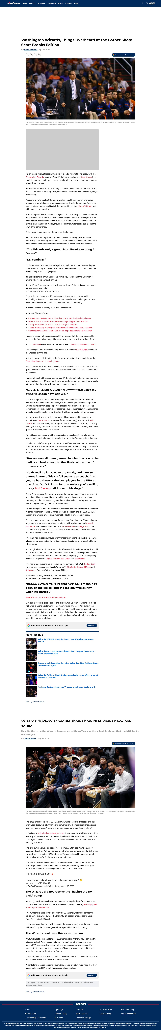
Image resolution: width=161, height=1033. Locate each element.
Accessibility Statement (35, 1018)
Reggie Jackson (53, 558)
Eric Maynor (80, 558)
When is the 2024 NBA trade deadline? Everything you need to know (58, 321)
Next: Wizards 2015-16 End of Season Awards (46, 597)
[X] (147, 3)
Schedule (41, 3)
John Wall (36, 344)
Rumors (32, 3)
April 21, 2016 (62, 578)
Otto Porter (71, 567)
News (24, 3)
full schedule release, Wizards (51, 833)
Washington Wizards (35, 177)
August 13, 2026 (67, 886)
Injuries (68, 3)
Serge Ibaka (84, 526)
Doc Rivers (42, 420)
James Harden (68, 526)
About (28, 1009)
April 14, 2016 (53, 291)
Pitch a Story (30, 1013)
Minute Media (14, 1023)
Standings (51, 3)
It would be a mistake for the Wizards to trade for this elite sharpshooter (59, 318)
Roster (60, 3)
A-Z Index (59, 1018)
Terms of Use (82, 1013)
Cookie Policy (105, 1013)
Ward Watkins (31, 50)
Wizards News (38, 702)
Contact (79, 1009)
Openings (59, 1009)
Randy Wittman (85, 206)
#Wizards (30, 288)
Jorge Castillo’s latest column (83, 344)
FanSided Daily (127, 1009)
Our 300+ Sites (105, 1009)
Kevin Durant (82, 350)
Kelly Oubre (31, 570)
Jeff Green (65, 558)
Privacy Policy (61, 1013)
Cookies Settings (83, 1018)
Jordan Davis (30, 738)
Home (28, 702)
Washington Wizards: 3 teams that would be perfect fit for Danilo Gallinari (60, 331)
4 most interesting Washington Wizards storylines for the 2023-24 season (60, 327)
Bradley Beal (89, 564)
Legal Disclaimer (128, 1013)
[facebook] (142, 3)
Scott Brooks (86, 177)
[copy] (39, 54)
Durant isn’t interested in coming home (43, 361)
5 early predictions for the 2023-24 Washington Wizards (52, 324)
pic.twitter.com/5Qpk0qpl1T (38, 883)
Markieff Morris (84, 567)
